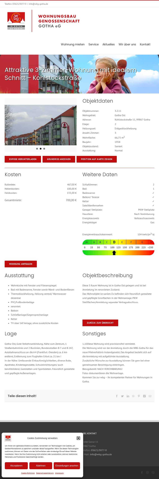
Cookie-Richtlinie (28, 473)
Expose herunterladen (22, 159)
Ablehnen (40, 465)
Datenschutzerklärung (45, 473)
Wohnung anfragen (20, 264)
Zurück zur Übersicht (100, 322)
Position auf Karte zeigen (96, 159)
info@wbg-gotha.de (38, 3)
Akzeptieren (16, 465)
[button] (78, 438)
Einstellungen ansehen (66, 465)
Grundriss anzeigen (59, 159)
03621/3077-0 (19, 3)
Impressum (59, 473)
